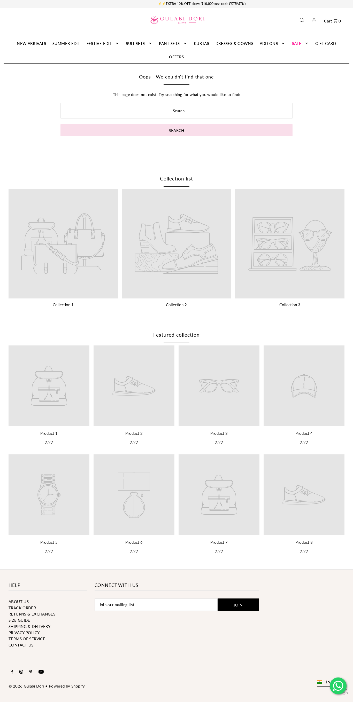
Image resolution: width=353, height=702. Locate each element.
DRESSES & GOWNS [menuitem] (235, 43)
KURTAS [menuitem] (201, 43)
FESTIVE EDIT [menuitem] (99, 43)
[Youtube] (41, 672)
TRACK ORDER (22, 607)
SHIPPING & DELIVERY (29, 626)
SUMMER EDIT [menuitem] (66, 43)
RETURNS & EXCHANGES (32, 614)
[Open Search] (301, 20)
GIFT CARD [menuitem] (325, 43)
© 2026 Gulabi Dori (26, 686)
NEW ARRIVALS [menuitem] (31, 43)
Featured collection (176, 335)
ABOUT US (19, 601)
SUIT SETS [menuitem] (135, 43)
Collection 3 (289, 304)
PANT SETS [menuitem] (169, 43)
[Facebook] (12, 672)
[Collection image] (63, 243)
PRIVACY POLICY (24, 632)
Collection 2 (176, 304)
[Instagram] (21, 672)
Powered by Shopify (67, 686)
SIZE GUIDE (19, 620)
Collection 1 (63, 304)
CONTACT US (21, 645)
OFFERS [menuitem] (176, 56)
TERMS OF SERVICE (27, 638)
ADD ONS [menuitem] (269, 43)
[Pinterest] (30, 672)
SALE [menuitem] (297, 43)
